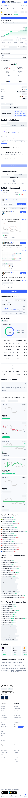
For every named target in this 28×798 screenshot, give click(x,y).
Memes (3, 104)
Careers (15, 726)
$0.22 (8, 564)
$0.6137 (9, 637)
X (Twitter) (16, 748)
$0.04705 (10, 578)
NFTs (2, 731)
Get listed (3, 748)
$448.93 (14, 595)
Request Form (4, 750)
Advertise (3, 708)
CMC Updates (4, 717)
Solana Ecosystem (9, 104)
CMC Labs (3, 710)
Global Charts (4, 729)
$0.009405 (11, 566)
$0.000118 (11, 591)
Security (16, 724)
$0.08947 (10, 630)
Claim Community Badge (21, 115)
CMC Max (3, 713)
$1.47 (7, 608)
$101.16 (8, 560)
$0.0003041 (10, 593)
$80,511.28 (9, 606)
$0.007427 (9, 626)
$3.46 (13, 597)
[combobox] (14, 49)
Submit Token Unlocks (21, 113)
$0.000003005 (10, 574)
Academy (3, 706)
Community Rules (17, 717)
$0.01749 (11, 610)
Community (16, 750)
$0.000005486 (10, 635)
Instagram (16, 754)
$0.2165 (9, 622)
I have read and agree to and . (14, 162)
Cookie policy (17, 715)
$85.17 (9, 616)
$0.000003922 (10, 631)
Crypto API (3, 722)
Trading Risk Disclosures (9, 163)
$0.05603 (9, 587)
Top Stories (3, 715)
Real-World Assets (5, 726)
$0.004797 (10, 562)
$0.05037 (9, 604)
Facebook (16, 757)
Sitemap (3, 740)
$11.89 (9, 620)
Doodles (3, 738)
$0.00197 (11, 572)
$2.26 (11, 568)
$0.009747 (9, 576)
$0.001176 (10, 589)
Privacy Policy (17, 710)
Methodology (17, 722)
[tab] (18, 47)
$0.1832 (9, 582)
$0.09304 (21, 618)
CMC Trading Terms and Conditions (18, 161)
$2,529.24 (9, 612)
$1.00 (9, 580)
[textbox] (15, 200)
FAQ (2, 754)
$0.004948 (10, 639)
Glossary (3, 757)
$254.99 (9, 628)
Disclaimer (16, 719)
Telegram (16, 752)
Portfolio (3, 733)
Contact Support (4, 752)
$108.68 (9, 614)
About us (16, 706)
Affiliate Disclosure (4, 143)
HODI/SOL (13, 132)
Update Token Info (20, 111)
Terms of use (17, 708)
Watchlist (3, 735)
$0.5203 (8, 570)
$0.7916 (8, 624)
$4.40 (10, 585)
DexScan (3, 724)
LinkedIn (16, 761)
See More (24, 190)
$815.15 (8, 618)
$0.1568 (9, 633)
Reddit (15, 759)
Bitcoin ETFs (3, 719)
